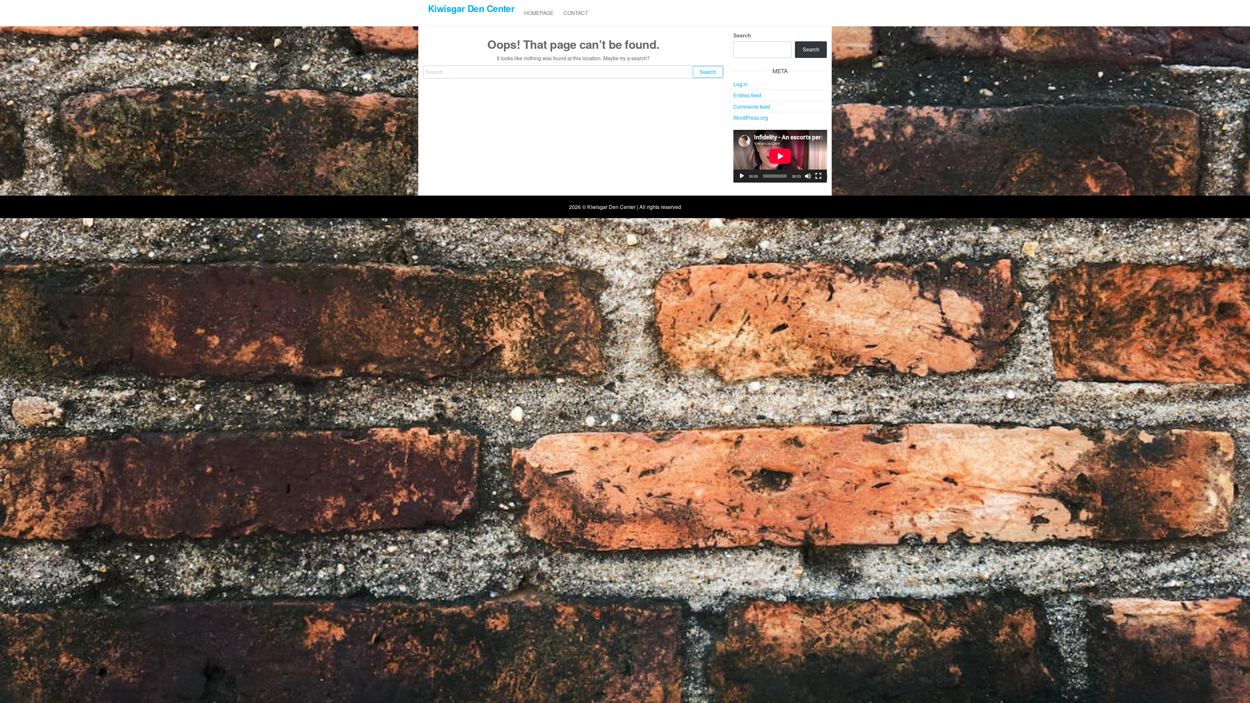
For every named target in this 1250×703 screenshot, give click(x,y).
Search (742, 35)
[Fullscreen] (818, 176)
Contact (575, 13)
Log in (740, 84)
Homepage (539, 13)
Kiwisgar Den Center (471, 8)
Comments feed (751, 106)
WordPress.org (750, 117)
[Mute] (808, 176)
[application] (780, 156)
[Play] (742, 176)
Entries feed (747, 95)
